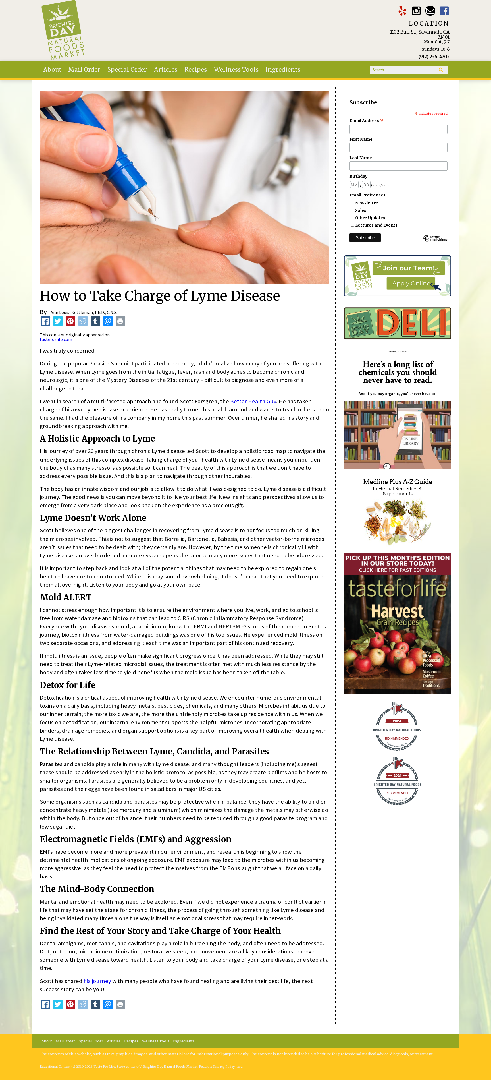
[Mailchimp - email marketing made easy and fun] (435, 241)
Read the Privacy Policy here (220, 1067)
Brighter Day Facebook (445, 11)
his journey (97, 981)
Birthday (358, 176)
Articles (165, 69)
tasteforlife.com (56, 339)
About (52, 69)
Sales (360, 210)
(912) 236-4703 (434, 56)
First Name (361, 139)
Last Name (360, 157)
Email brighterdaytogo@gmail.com (430, 11)
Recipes (195, 69)
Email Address (366, 120)
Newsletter (366, 203)
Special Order (127, 69)
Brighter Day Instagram (416, 11)
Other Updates (370, 217)
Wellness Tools (236, 69)
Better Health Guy (253, 401)
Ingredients (282, 69)
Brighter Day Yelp (402, 11)
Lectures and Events (376, 225)
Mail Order (84, 69)
